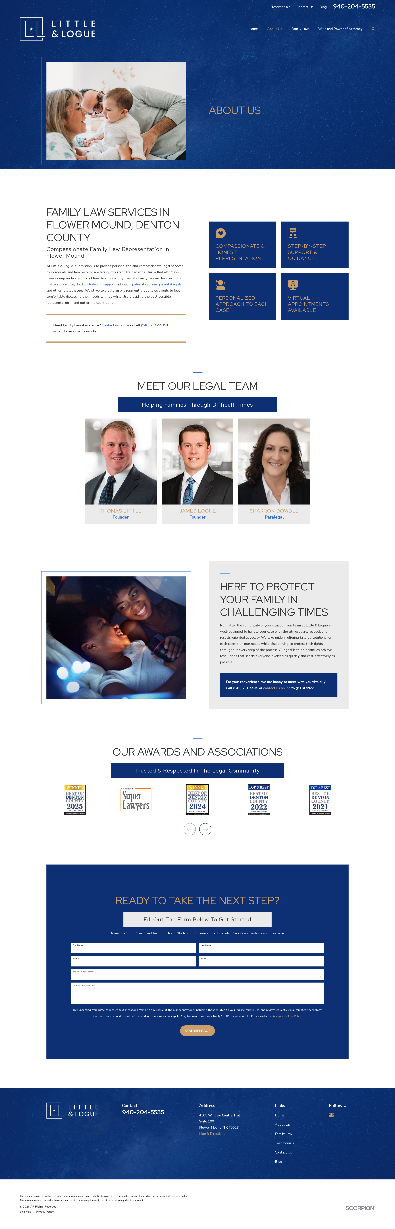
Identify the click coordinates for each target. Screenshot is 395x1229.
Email (203, 958)
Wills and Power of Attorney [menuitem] (340, 29)
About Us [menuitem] (274, 29)
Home (279, 1115)
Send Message (197, 1031)
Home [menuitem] (253, 29)
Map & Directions (212, 1133)
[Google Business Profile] (331, 1114)
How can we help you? (84, 985)
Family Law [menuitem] (300, 29)
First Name (78, 945)
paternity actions (145, 284)
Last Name (206, 945)
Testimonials (280, 7)
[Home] (57, 29)
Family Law (283, 1134)
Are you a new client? (83, 972)
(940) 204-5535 (153, 325)
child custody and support (96, 284)
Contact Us (305, 7)
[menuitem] (25, 1211)
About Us (282, 1124)
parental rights (170, 284)
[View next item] (205, 829)
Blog (323, 7)
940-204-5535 (354, 6)
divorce (68, 284)
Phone (76, 958)
